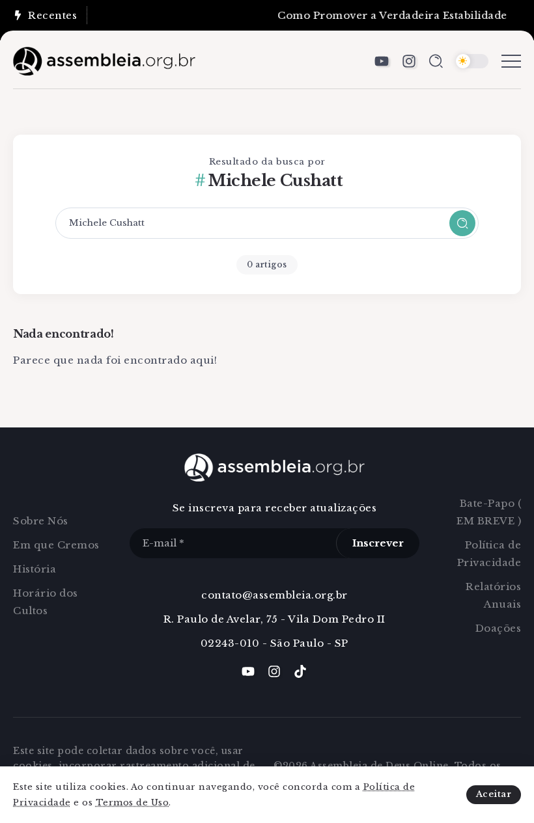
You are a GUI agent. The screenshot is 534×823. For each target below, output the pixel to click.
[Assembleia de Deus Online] (104, 60)
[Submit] (462, 223)
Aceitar (494, 794)
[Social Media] (381, 61)
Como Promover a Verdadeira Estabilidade (388, 15)
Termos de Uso (132, 802)
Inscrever (378, 543)
